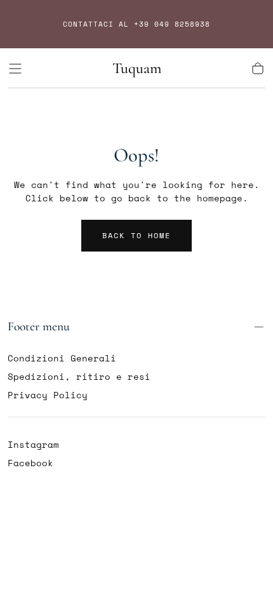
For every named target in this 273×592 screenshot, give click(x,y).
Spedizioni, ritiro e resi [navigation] (79, 376)
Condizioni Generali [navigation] (62, 358)
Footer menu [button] (39, 326)
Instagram (33, 444)
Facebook (30, 462)
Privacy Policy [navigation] (48, 394)
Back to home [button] (136, 235)
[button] (15, 68)
